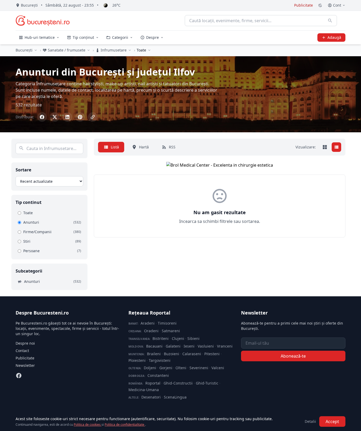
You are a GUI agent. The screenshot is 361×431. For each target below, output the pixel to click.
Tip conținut (83, 37)
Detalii (310, 421)
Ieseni (189, 346)
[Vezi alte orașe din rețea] (35, 50)
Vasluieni (206, 346)
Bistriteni (160, 338)
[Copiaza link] (93, 117)
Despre (152, 37)
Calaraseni (191, 353)
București (24, 50)
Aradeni (148, 323)
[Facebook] (19, 375)
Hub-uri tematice (40, 37)
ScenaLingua (175, 397)
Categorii (120, 37)
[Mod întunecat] (320, 5)
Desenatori (151, 397)
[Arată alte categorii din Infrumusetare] (129, 50)
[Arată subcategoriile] (149, 50)
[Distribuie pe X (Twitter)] (54, 117)
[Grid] (325, 147)
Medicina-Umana (143, 389)
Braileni (154, 353)
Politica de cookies (87, 424)
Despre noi (25, 343)
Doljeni (150, 367)
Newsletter (25, 365)
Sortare (23, 170)
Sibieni (193, 338)
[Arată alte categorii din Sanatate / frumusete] (88, 50)
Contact (22, 350)
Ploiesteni (137, 360)
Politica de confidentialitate (125, 424)
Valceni (217, 367)
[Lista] (336, 147)
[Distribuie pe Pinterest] (80, 117)
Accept (332, 421)
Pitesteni (212, 353)
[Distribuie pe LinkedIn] (67, 117)
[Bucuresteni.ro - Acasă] (43, 20)
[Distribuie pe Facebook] (42, 117)
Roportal (152, 383)
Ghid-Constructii (178, 383)
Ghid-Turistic (207, 383)
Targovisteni (159, 360)
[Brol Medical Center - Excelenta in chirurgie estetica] (219, 165)
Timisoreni (167, 323)
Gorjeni (165, 367)
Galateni (173, 346)
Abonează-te (293, 356)
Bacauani (154, 346)
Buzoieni (171, 353)
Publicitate (303, 5)
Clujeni (178, 338)
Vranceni (225, 346)
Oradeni (151, 330)
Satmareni (171, 330)
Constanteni (158, 375)
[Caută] (330, 20)
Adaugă (334, 37)
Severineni (198, 367)
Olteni (180, 367)
